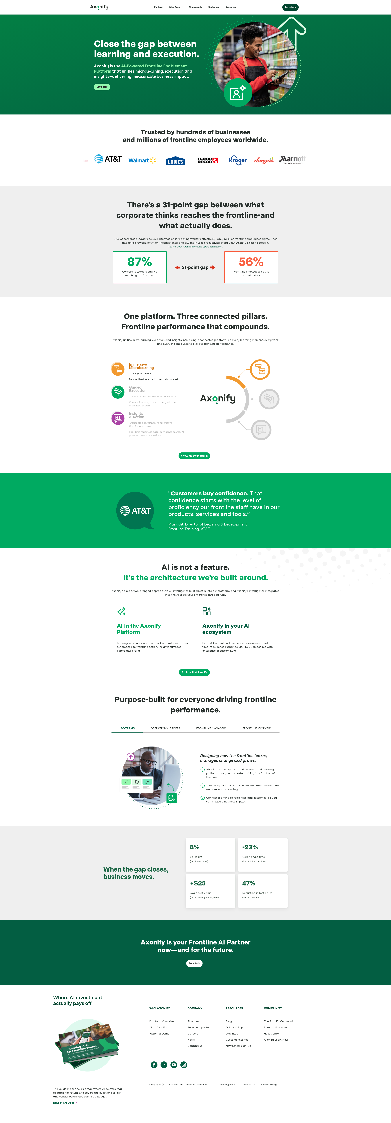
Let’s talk (290, 7)
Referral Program (275, 1027)
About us (193, 1021)
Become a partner (200, 1027)
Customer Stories (237, 1039)
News (191, 1039)
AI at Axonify (195, 7)
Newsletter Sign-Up (238, 1045)
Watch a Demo (159, 1033)
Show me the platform (194, 455)
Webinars (232, 1033)
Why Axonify (176, 7)
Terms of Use (248, 1084)
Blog (229, 1021)
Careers (193, 1033)
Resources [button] (230, 7)
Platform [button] (158, 7)
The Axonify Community (280, 1021)
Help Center (272, 1033)
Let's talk (102, 86)
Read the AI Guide (63, 1102)
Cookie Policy (269, 1084)
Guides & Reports (237, 1027)
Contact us (195, 1045)
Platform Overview (161, 1021)
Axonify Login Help (276, 1039)
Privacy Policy (228, 1084)
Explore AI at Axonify (194, 672)
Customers (213, 7)
